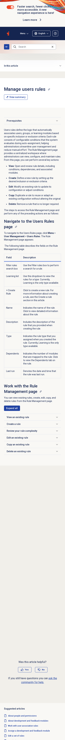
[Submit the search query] (15, 46)
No (43, 670)
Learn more (30, 19)
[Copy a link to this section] (49, 89)
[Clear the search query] (52, 46)
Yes (27, 670)
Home (6, 46)
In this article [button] (11, 65)
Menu (22, 33)
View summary (17, 97)
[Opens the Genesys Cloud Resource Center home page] (8, 33)
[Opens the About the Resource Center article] (55, 33)
